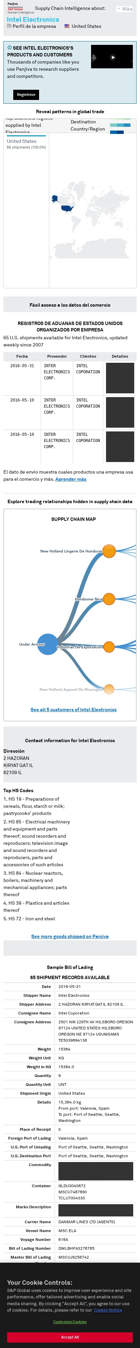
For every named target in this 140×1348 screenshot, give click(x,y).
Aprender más (70, 479)
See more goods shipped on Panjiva (70, 936)
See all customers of (74, 709)
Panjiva (21, 8)
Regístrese (26, 95)
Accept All (70, 1337)
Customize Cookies (70, 1322)
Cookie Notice (108, 1310)
